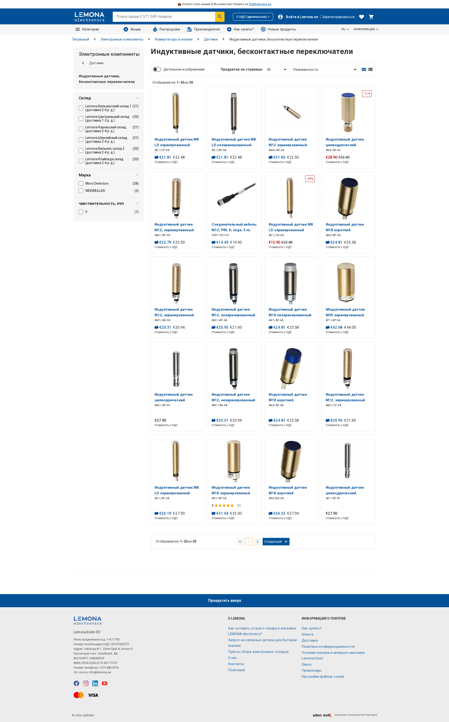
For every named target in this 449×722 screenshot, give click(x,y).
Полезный (236, 670)
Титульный (80, 39)
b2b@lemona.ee (260, 4)
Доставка (310, 640)
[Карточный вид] (364, 69)
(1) (239, 505)
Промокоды (312, 670)
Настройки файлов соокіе (323, 676)
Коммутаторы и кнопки (173, 39)
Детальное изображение (184, 69)
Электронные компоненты (122, 39)
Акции (135, 29)
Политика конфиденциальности (328, 646)
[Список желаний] (361, 17)
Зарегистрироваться (338, 17)
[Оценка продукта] (225, 505)
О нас (232, 658)
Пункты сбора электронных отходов (258, 652)
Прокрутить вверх (224, 600)
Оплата (307, 634)
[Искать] (219, 17)
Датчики (211, 39)
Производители (207, 29)
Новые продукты (282, 29)
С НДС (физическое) (251, 17)
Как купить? (244, 29)
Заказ (306, 664)
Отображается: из (172, 82)
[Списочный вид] (370, 69)
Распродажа (170, 29)
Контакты (236, 664)
